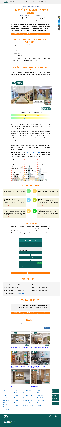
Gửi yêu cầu (44, 33)
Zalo (59, 23)
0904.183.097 (31, 33)
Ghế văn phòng (40, 402)
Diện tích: (24, 253)
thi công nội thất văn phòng (33, 152)
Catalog (55, 395)
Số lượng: (35, 258)
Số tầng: (35, 253)
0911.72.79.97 (18, 33)
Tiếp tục (39, 262)
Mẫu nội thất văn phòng (30, 115)
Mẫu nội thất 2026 (55, 399)
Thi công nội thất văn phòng (28, 405)
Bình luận (26, 15)
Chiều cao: (24, 258)
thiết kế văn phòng (29, 402)
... (4, 194)
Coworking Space (20, 293)
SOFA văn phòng (40, 405)
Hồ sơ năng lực (56, 391)
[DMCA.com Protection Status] (7, 422)
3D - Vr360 (56, 403)
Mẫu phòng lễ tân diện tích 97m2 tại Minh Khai (39, 347)
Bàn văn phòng (40, 400)
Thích (20, 15)
